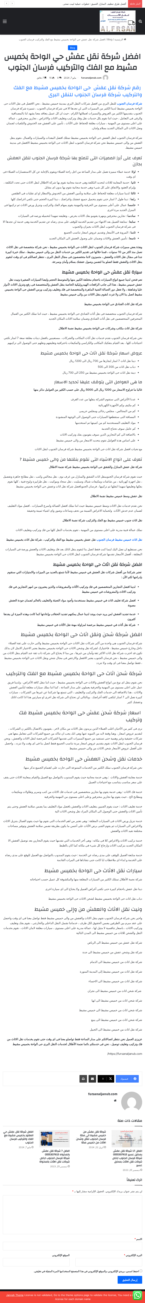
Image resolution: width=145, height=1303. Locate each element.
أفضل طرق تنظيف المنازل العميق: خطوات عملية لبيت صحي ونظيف (90, 3)
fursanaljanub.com (91, 77)
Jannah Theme (15, 1295)
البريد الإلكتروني (133, 1255)
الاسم (138, 1239)
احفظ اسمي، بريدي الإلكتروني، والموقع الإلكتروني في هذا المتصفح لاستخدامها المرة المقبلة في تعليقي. (86, 1271)
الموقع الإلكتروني (61, 1255)
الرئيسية (119, 39)
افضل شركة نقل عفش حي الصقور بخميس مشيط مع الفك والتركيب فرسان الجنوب (18, 1137)
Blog (109, 39)
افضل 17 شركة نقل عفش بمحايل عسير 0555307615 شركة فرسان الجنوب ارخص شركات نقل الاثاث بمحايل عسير (127, 1158)
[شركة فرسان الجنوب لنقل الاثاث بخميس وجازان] (118, 21)
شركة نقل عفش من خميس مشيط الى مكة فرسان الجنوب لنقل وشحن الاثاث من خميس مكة (91, 1137)
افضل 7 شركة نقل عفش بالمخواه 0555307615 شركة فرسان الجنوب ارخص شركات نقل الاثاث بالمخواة (54, 1156)
